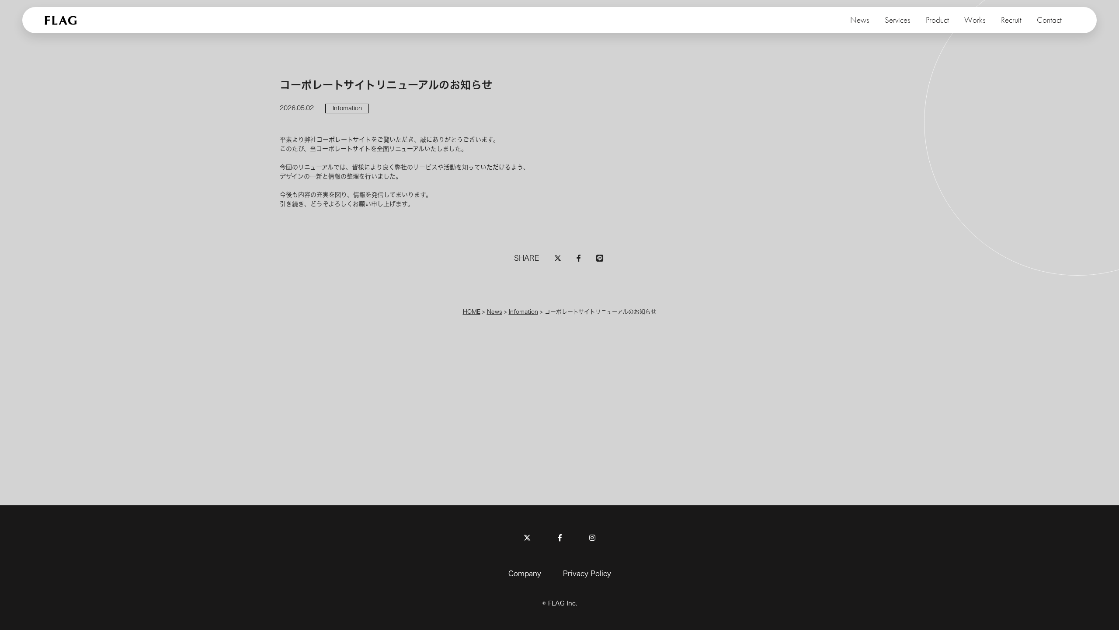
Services (897, 19)
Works (975, 19)
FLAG (61, 20)
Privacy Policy (587, 573)
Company (524, 573)
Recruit (1011, 19)
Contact (1049, 19)
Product (937, 19)
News (859, 19)
